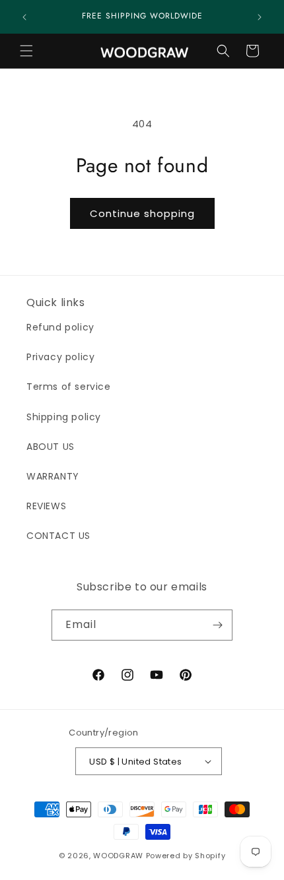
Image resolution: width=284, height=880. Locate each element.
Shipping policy (63, 417)
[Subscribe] (217, 625)
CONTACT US (58, 535)
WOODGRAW (118, 855)
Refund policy (60, 327)
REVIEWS (46, 506)
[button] (26, 50)
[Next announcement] (259, 17)
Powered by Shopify (186, 855)
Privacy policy (60, 356)
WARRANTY (52, 476)
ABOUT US (50, 446)
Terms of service (68, 386)
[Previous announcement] (24, 17)
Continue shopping (142, 213)
